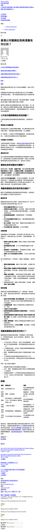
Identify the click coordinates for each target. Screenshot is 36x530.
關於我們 (6, 3)
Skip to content (5, 1)
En (13, 9)
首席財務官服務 (23, 7)
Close (2, 504)
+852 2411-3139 (5, 487)
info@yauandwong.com (7, 484)
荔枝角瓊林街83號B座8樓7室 (9, 480)
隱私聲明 (7, 495)
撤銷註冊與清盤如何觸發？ (9, 70)
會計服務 (16, 7)
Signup (3, 524)
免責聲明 (13, 495)
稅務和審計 (9, 7)
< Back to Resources (11, 26)
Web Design (4, 498)
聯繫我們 (9, 9)
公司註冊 (3, 7)
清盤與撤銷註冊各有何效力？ (9, 77)
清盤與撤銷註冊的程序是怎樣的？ (11, 74)
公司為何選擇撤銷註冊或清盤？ (10, 67)
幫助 (2, 495)
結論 (2, 80)
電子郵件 (4, 523)
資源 (5, 9)
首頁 (2, 3)
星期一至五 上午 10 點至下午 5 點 (10, 491)
